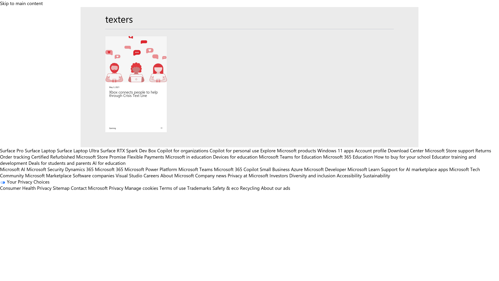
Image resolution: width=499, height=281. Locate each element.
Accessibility (349, 175)
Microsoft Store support (449, 150)
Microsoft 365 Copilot (236, 169)
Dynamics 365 (79, 169)
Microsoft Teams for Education (290, 157)
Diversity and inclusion (312, 175)
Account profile (370, 150)
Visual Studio (129, 175)
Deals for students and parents (59, 163)
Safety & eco (225, 188)
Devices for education (235, 157)
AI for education (109, 163)
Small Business (275, 169)
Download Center (406, 150)
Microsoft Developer (325, 169)
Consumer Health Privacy (25, 188)
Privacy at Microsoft (248, 175)
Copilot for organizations (182, 150)
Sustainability (376, 175)
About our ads (275, 188)
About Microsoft (177, 175)
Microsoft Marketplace (48, 175)
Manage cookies (141, 188)
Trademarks (199, 188)
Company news (210, 175)
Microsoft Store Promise (101, 157)
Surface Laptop (40, 150)
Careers (151, 175)
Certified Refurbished (53, 157)
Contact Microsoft (89, 188)
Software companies (93, 175)
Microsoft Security (45, 169)
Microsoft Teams (195, 169)
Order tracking (15, 157)
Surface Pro (12, 150)
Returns (483, 150)
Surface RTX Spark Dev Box (128, 150)
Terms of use (172, 188)
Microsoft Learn (363, 169)
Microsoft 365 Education (348, 157)
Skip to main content (21, 3)
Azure (297, 169)
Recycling (250, 188)
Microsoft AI (12, 169)
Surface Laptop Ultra (78, 150)
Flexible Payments (145, 157)
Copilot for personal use (234, 150)
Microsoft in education (188, 157)
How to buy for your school (402, 157)
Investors (279, 175)
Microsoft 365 (109, 169)
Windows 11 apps (335, 150)
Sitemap (61, 188)
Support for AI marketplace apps (414, 169)
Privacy (117, 188)
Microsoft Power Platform (150, 169)
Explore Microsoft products (288, 150)
